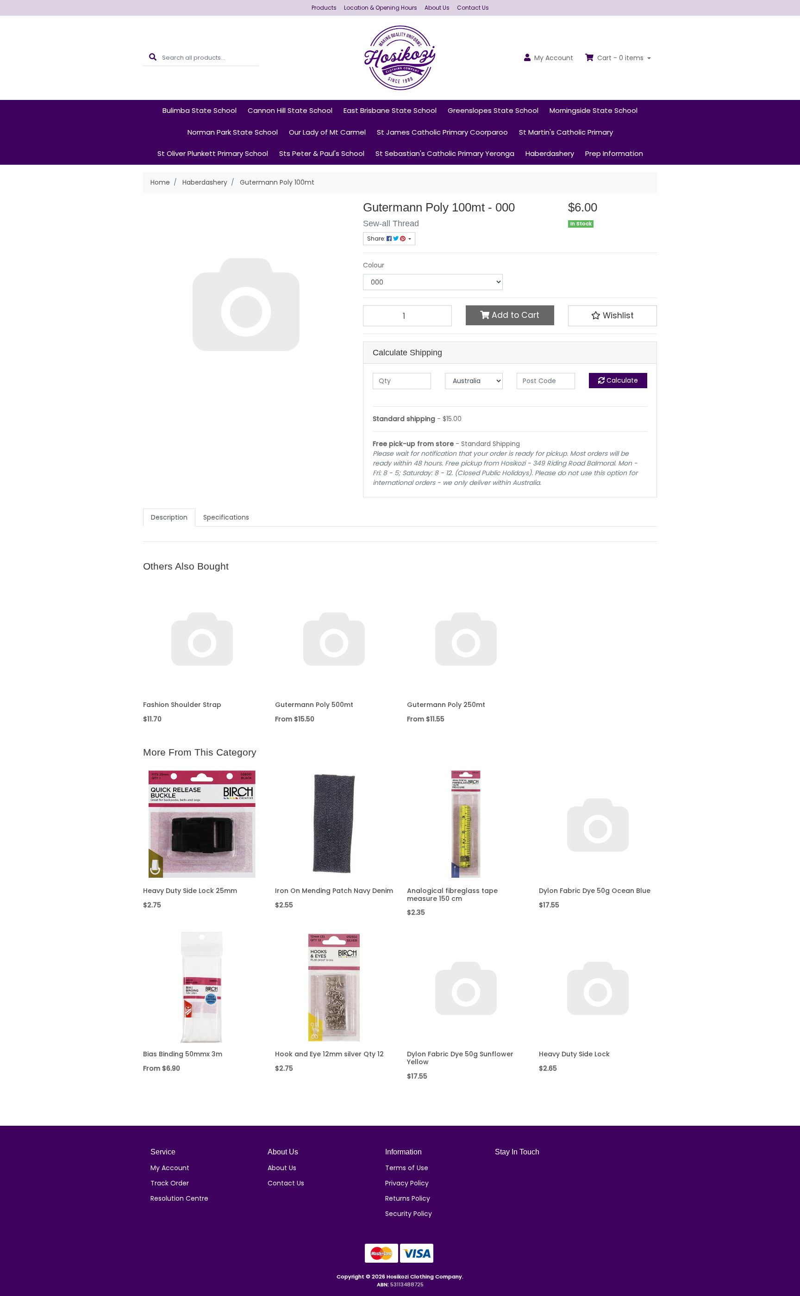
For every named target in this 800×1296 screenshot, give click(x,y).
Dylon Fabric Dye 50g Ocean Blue (594, 890)
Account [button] (553, 57)
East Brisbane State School (390, 110)
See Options (334, 690)
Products (324, 8)
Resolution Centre (179, 1198)
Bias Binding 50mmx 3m (182, 1054)
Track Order (169, 1183)
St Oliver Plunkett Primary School (212, 153)
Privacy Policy (407, 1183)
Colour (373, 265)
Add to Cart (514, 315)
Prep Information (614, 153)
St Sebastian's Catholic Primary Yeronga (444, 153)
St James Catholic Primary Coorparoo (442, 132)
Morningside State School (594, 110)
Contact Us (473, 8)
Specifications (226, 517)
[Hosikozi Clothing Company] (400, 57)
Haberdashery (549, 153)
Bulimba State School (199, 110)
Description (169, 517)
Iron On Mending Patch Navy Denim (334, 890)
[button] (612, 315)
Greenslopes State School (493, 110)
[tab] (169, 517)
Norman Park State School (233, 132)
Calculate (621, 380)
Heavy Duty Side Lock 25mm (190, 890)
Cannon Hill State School (290, 110)
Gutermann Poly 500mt (314, 704)
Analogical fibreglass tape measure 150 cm (452, 894)
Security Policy (408, 1213)
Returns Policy (407, 1198)
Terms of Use (406, 1167)
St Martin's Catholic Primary (566, 132)
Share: (377, 238)
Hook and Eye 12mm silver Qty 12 (329, 1054)
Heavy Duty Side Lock (574, 1054)
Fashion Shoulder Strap (182, 704)
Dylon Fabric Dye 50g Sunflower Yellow (460, 1058)
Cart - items (620, 57)
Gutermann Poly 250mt (446, 704)
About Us (437, 8)
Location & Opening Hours (380, 8)
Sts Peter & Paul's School (321, 153)
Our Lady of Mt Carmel (327, 132)
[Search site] (152, 58)
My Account (169, 1167)
